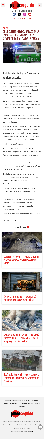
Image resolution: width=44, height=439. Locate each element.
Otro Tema (24, 403)
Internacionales (14, 403)
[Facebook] (14, 14)
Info (6, 400)
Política (11, 400)
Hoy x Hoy (31, 403)
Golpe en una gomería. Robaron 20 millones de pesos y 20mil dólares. (20, 298)
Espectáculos (26, 400)
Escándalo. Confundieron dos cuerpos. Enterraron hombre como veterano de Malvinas (21, 378)
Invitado (6, 403)
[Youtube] (29, 14)
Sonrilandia (22, 406)
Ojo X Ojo (37, 403)
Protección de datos (22, 425)
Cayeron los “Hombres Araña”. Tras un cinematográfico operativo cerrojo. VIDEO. (21, 260)
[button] (3, 5)
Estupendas (35, 400)
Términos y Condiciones (9, 425)
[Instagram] (24, 14)
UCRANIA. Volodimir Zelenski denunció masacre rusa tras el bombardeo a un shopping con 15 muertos (21, 338)
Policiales (6, 28)
